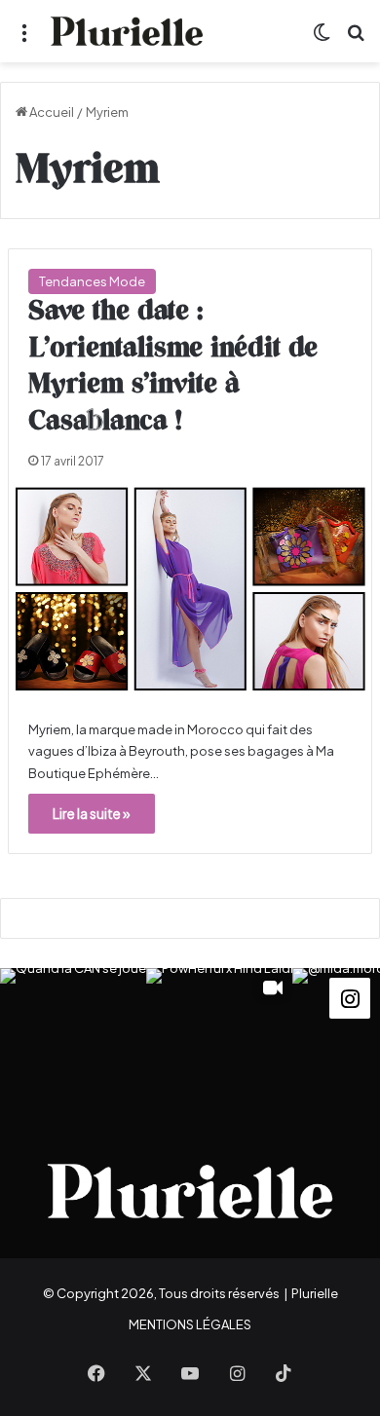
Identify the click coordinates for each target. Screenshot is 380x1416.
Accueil (50, 112)
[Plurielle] (127, 31)
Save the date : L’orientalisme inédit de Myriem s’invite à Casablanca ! (173, 366)
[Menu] (24, 38)
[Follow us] (350, 996)
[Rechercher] (355, 38)
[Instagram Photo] (73, 1041)
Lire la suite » (92, 813)
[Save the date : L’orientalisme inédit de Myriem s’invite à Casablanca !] (190, 590)
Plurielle (314, 1293)
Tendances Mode (92, 281)
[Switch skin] (321, 38)
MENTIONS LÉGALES (190, 1324)
